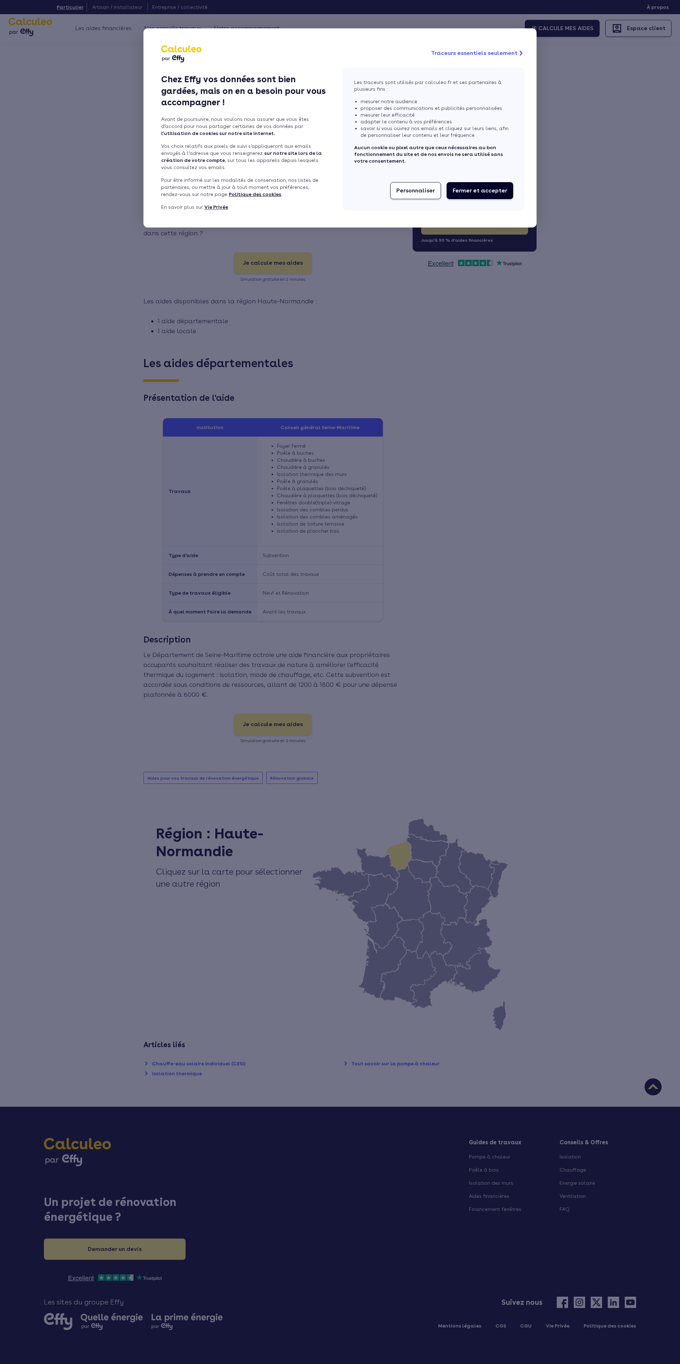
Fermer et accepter (480, 190)
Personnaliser (415, 190)
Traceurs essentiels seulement (474, 53)
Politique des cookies (255, 194)
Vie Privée (216, 207)
